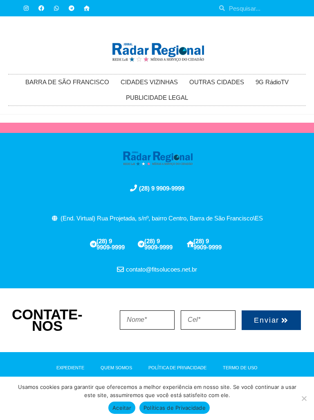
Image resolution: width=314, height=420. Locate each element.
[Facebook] (41, 8)
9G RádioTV (272, 82)
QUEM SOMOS (116, 367)
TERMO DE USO (240, 367)
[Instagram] (26, 8)
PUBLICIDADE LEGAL (157, 97)
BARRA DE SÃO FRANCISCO (67, 82)
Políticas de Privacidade (175, 407)
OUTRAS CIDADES (216, 82)
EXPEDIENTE (70, 367)
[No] (304, 398)
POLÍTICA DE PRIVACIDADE (177, 367)
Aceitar (121, 407)
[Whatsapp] (56, 8)
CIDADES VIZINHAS (149, 82)
